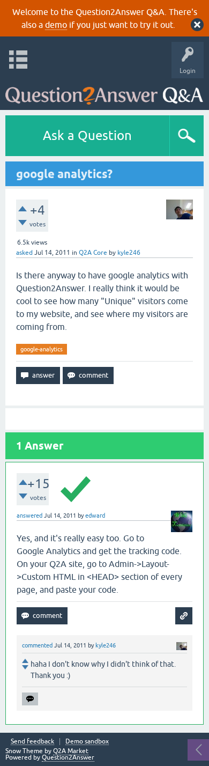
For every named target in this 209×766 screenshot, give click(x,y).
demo (56, 25)
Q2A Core (93, 252)
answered (29, 515)
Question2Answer (68, 757)
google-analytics (41, 349)
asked (24, 252)
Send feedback (32, 741)
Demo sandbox (87, 741)
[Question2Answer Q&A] (104, 91)
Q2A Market (70, 751)
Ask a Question (87, 135)
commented (37, 645)
